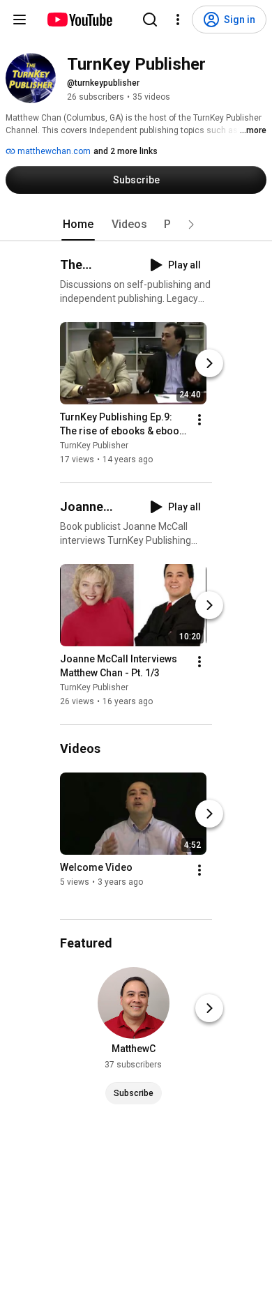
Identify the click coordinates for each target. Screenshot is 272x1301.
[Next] (209, 363)
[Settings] (177, 19)
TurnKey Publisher (94, 445)
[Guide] (19, 19)
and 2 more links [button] (125, 151)
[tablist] (136, 224)
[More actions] (199, 420)
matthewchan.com (53, 151)
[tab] (78, 224)
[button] (191, 224)
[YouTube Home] (79, 19)
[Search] (150, 19)
